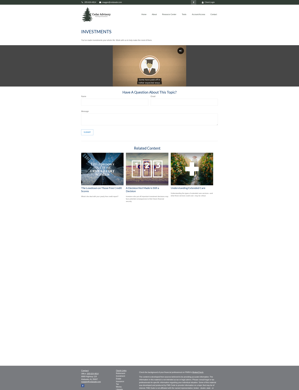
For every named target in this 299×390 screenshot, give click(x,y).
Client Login (210, 2)
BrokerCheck (197, 372)
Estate (118, 379)
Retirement (120, 373)
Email (153, 96)
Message (85, 111)
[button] (144, 14)
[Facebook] (193, 2)
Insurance (120, 381)
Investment (120, 376)
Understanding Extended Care (188, 188)
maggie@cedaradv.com (112, 2)
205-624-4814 (90, 2)
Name (83, 96)
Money (119, 387)
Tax (117, 384)
